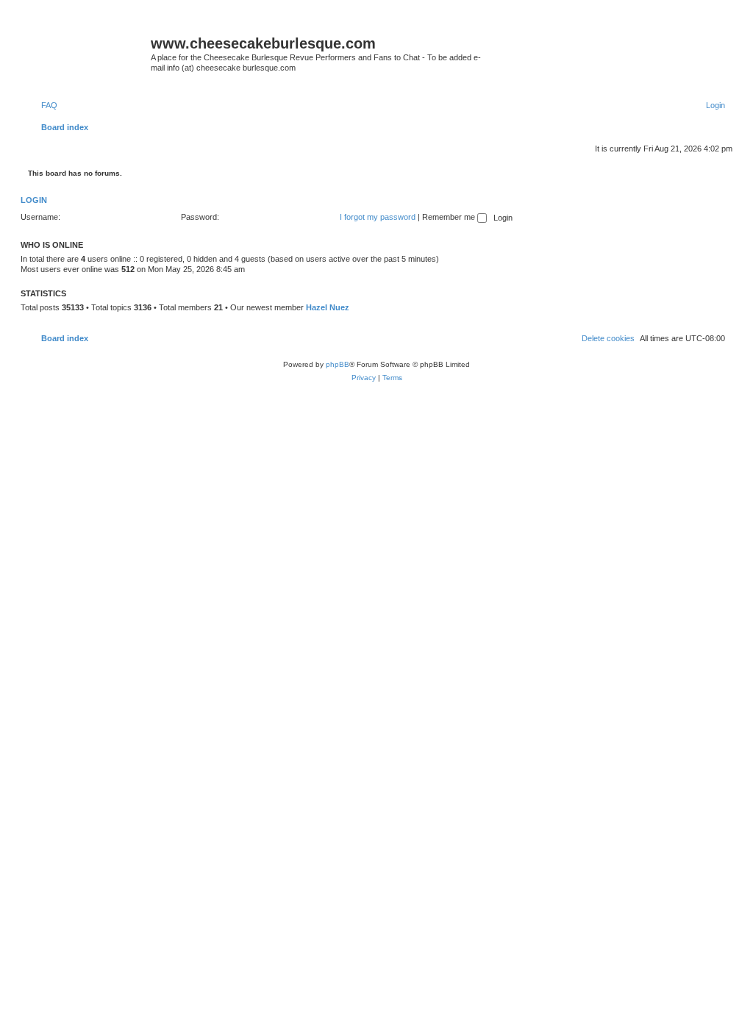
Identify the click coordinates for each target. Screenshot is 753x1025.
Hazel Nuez (327, 307)
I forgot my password (377, 217)
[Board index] (87, 47)
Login (34, 200)
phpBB (337, 364)
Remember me (449, 217)
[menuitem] (42, 105)
